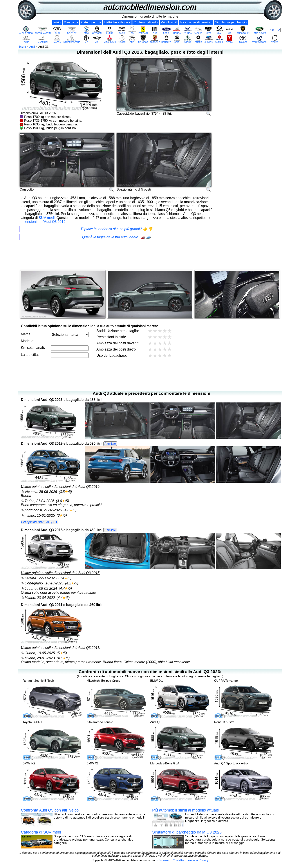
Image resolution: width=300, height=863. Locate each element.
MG (86, 42)
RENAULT (166, 42)
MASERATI (43, 42)
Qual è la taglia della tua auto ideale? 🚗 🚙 (116, 237)
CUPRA (109, 33)
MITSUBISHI (110, 42)
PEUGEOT (143, 42)
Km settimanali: (33, 347)
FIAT (155, 33)
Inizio (57, 22)
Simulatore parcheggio (231, 22)
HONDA (177, 33)
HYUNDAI (187, 33)
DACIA (122, 33)
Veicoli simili (169, 22)
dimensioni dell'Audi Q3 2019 (42, 222)
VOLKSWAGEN (259, 42)
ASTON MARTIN (43, 33)
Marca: (26, 334)
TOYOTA (243, 42)
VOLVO (274, 42)
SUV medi (47, 218)
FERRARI (143, 33)
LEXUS (26, 42)
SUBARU (208, 42)
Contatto (178, 860)
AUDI (57, 33)
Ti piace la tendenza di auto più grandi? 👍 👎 (116, 229)
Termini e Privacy (197, 860)
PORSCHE (155, 42)
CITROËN (97, 33)
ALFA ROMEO (26, 33)
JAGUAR (198, 33)
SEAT (176, 42)
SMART (198, 42)
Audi (32, 46)
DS (132, 33)
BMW (86, 33)
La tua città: (30, 354)
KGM (219, 33)
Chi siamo (163, 860)
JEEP (208, 33)
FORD (166, 33)
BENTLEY (71, 33)
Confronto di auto (146, 22)
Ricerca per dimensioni (196, 22)
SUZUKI (219, 42)
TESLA (229, 42)
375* (154, 113)
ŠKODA (187, 42)
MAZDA (57, 42)
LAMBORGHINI (243, 33)
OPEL (132, 42)
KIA (229, 33)
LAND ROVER (259, 33)
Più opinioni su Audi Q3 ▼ (39, 522)
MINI (97, 42)
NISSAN (122, 42)
